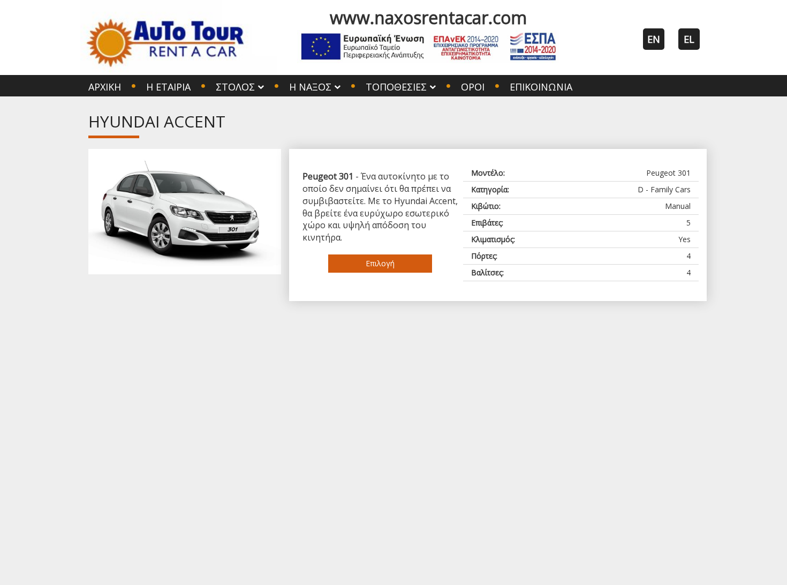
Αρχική (104, 86)
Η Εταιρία (168, 86)
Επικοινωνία (541, 86)
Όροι (473, 86)
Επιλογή (380, 263)
